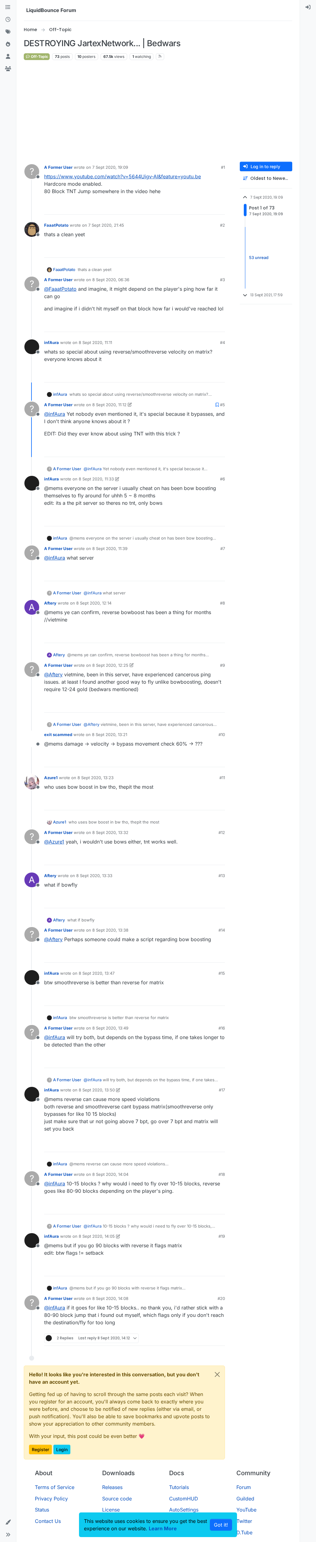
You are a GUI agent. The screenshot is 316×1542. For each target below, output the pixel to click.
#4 (222, 342)
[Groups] (8, 69)
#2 (222, 225)
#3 (222, 279)
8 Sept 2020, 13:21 (109, 734)
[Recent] (8, 20)
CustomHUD (183, 1498)
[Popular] (8, 44)
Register (40, 1449)
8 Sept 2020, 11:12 (109, 404)
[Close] (217, 1374)
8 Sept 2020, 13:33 (94, 875)
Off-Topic (39, 56)
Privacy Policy (51, 1498)
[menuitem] (308, 7)
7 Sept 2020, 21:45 (106, 225)
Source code (117, 1498)
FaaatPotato (56, 225)
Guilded (245, 1498)
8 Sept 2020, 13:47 (96, 973)
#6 (222, 478)
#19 (221, 1236)
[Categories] (8, 7)
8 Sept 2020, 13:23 (95, 777)
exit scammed (58, 734)
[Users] (8, 57)
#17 (222, 1089)
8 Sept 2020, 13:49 (110, 1028)
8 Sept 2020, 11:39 (109, 548)
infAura (51, 342)
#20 (221, 1298)
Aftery (50, 603)
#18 (221, 1174)
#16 (221, 1028)
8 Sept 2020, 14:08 (110, 1298)
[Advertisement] (164, 111)
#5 (222, 404)
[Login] (308, 7)
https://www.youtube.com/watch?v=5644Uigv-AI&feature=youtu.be (122, 176)
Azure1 (51, 777)
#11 (222, 777)
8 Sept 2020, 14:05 (97, 1236)
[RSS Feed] (160, 56)
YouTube (246, 1510)
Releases (112, 1487)
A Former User (58, 167)
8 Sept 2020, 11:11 (95, 342)
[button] (8, 1522)
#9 (222, 665)
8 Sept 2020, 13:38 (110, 930)
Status (42, 1510)
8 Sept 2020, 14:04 (110, 1174)
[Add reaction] (197, 207)
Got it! (221, 1525)
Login (62, 1449)
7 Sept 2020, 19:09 (110, 167)
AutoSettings (183, 1510)
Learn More (163, 1528)
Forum (243, 1487)
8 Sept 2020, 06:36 (110, 279)
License (111, 1510)
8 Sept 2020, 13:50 (97, 1089)
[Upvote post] (208, 207)
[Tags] (8, 32)
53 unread (258, 257)
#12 (221, 832)
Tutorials (179, 1487)
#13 (221, 875)
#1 (223, 167)
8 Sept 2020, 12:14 (93, 603)
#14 (221, 930)
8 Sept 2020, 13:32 (110, 832)
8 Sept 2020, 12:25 (110, 665)
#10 (221, 734)
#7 (222, 548)
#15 (221, 973)
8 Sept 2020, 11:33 (96, 478)
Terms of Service (54, 1487)
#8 (222, 603)
